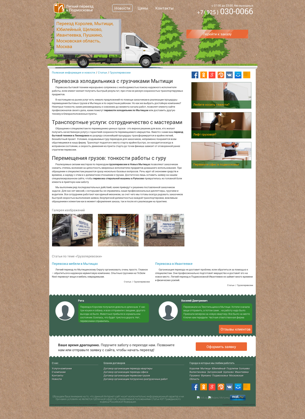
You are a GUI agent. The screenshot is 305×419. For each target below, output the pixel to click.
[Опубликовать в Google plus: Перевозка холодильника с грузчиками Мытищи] (212, 75)
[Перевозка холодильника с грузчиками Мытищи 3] (164, 230)
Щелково (228, 372)
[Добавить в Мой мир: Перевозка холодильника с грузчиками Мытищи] (238, 75)
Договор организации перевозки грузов (127, 375)
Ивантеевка (242, 372)
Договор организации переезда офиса (126, 372)
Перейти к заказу (217, 34)
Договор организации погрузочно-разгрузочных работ (136, 379)
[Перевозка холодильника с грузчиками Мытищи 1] (72, 230)
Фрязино (206, 375)
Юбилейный (219, 368)
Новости (122, 8)
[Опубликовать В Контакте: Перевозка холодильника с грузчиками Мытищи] (229, 75)
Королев (194, 368)
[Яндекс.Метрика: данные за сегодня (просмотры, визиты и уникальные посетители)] (218, 397)
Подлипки (232, 368)
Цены (143, 8)
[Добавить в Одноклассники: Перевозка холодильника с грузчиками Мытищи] (203, 75)
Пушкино (195, 375)
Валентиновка (198, 372)
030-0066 (225, 12)
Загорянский (214, 372)
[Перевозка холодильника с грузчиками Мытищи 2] (118, 230)
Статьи (102, 72)
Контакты (164, 8)
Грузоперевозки (120, 72)
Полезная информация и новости (73, 72)
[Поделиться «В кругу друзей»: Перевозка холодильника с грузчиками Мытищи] (220, 75)
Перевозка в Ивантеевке (174, 263)
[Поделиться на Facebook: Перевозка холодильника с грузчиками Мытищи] (194, 75)
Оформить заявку (221, 346)
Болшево (244, 368)
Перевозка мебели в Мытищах (75, 263)
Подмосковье (220, 375)
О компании (59, 372)
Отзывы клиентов (235, 329)
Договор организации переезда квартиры (128, 368)
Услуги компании (62, 368)
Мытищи (206, 368)
